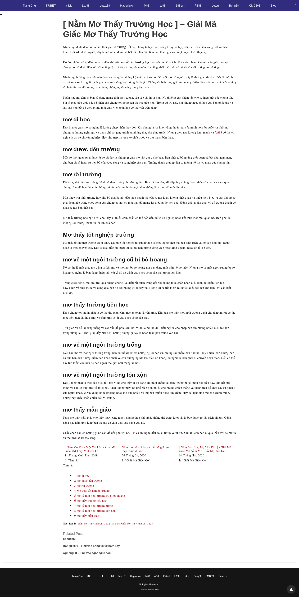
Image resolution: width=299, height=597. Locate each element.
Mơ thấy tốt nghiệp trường (92, 490)
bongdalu (69, 538)
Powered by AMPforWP (149, 589)
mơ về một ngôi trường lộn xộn (95, 510)
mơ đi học (81, 475)
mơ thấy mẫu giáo (86, 515)
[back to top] (291, 589)
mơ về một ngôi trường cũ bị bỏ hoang (99, 495)
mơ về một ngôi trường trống (93, 505)
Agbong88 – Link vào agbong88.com (87, 553)
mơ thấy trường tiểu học (90, 500)
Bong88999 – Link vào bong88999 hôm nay (91, 546)
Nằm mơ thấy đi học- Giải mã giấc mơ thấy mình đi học (146, 449)
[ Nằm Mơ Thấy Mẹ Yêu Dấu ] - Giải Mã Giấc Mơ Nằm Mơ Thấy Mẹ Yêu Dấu (205, 449)
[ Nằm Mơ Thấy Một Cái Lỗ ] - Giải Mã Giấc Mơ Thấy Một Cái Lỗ (90, 449)
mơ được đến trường (88, 480)
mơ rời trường (84, 485)
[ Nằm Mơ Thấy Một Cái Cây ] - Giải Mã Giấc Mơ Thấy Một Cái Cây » (114, 523)
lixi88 (218, 132)
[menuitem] (91, 454)
